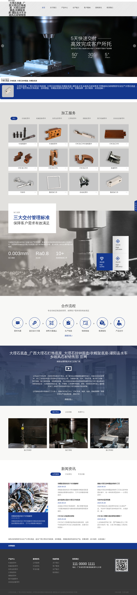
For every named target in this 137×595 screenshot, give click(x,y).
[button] (68, 73)
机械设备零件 (41, 118)
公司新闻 (55, 474)
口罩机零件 (72, 118)
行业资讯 (68, 474)
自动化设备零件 (119, 118)
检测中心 (81, 412)
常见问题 (81, 474)
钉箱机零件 (26, 118)
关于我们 (53, 7)
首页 (43, 7)
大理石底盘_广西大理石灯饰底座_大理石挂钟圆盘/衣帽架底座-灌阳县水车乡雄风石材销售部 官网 (17, 10)
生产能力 (76, 7)
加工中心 (55, 412)
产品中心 (64, 7)
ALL (14, 118)
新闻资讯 (98, 7)
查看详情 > (68, 335)
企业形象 (68, 412)
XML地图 (118, 592)
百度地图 (125, 592)
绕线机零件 (87, 118)
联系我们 (110, 7)
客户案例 (87, 7)
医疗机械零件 (102, 118)
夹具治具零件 (57, 118)
